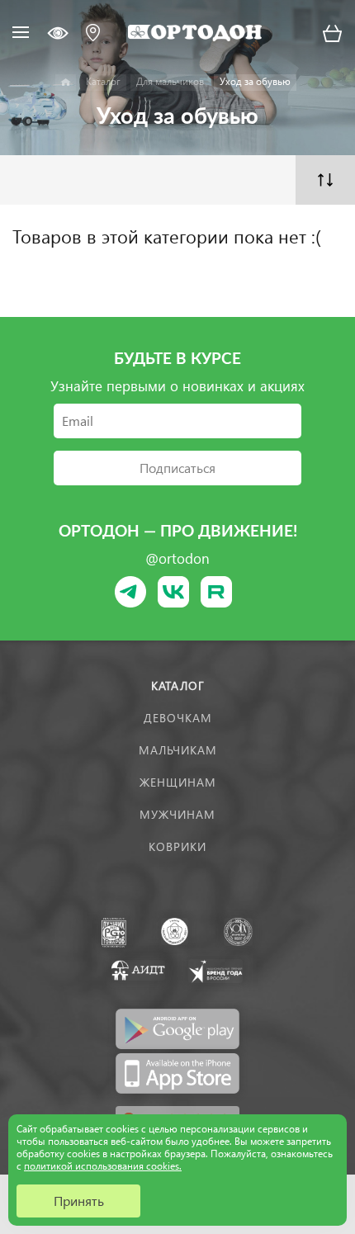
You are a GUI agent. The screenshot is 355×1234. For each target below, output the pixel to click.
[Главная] (65, 82)
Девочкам (178, 718)
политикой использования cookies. (103, 1166)
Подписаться (177, 467)
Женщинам (178, 782)
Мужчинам (177, 814)
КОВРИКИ (177, 846)
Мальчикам (178, 750)
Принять (79, 1200)
